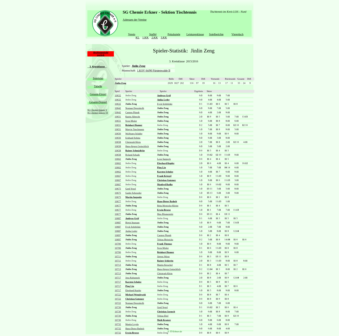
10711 (118, 256)
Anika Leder (163, 99)
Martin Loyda (132, 324)
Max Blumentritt (165, 214)
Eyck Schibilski (164, 104)
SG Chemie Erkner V (97, 110)
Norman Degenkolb (134, 108)
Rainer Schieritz (165, 260)
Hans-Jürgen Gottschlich (137, 146)
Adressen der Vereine (135, 19)
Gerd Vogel (130, 188)
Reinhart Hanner (133, 125)
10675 (118, 188)
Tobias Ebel (162, 315)
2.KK (154, 37)
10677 (118, 201)
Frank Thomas (164, 243)
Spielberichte (216, 34)
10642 (118, 108)
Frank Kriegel (164, 176)
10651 (118, 116)
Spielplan (98, 78)
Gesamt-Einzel (98, 94)
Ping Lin (161, 167)
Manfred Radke (165, 184)
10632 (118, 95)
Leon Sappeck (164, 159)
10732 (118, 324)
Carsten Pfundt (132, 112)
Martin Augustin (133, 197)
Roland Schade (132, 154)
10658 (118, 142)
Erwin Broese (164, 210)
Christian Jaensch (166, 311)
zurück (100, 55)
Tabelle (98, 86)
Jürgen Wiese (163, 256)
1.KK (145, 37)
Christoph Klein (133, 142)
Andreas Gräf (164, 95)
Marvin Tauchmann (134, 129)
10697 (118, 235)
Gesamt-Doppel (98, 102)
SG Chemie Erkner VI (97, 112)
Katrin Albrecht (132, 116)
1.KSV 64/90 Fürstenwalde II (153, 70)
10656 (118, 133)
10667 (118, 176)
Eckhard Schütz (132, 137)
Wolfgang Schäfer (133, 133)
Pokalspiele (174, 34)
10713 (118, 265)
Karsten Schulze (165, 171)
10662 (118, 159)
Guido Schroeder (133, 193)
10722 (118, 294)
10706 (118, 243)
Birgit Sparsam (132, 222)
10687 (118, 218)
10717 (118, 277)
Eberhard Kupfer (165, 163)
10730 (118, 307)
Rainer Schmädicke (135, 150)
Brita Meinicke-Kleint (167, 205)
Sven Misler (131, 121)
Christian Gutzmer (166, 180)
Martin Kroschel (165, 265)
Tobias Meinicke (165, 239)
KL (137, 37)
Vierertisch (237, 34)
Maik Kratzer (164, 320)
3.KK (164, 37)
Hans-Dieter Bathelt (167, 201)
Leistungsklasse (195, 34)
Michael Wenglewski (135, 294)
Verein (131, 34)
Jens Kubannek (132, 277)
